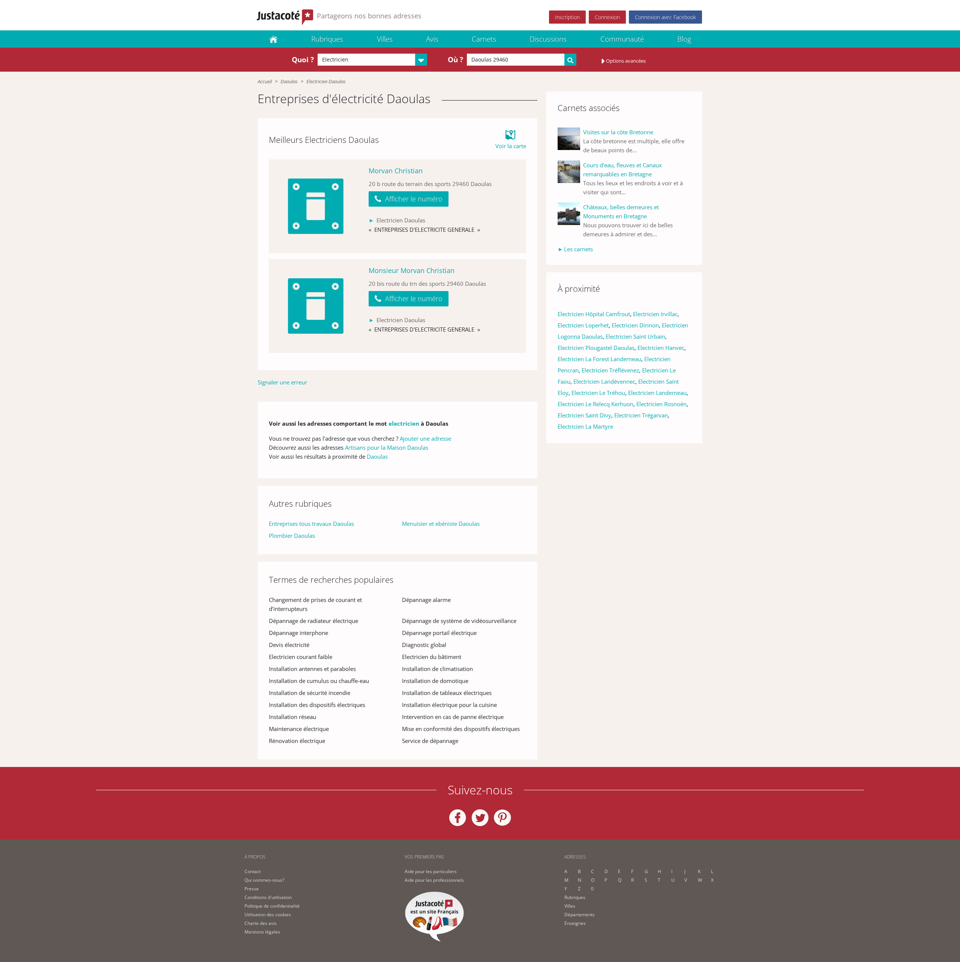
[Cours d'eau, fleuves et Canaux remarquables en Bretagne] (570, 179)
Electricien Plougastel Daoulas (596, 347)
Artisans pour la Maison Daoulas (386, 447)
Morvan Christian (396, 170)
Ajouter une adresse (425, 438)
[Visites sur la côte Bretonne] (570, 141)
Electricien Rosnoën (661, 404)
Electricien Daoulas (326, 81)
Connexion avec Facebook (665, 17)
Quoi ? (303, 60)
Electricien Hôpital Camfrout (594, 314)
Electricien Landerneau (657, 392)
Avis (432, 39)
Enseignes (575, 923)
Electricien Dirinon (635, 325)
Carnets (484, 39)
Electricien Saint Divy (584, 415)
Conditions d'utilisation (268, 897)
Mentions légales (262, 932)
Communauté (622, 39)
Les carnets (578, 249)
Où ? (455, 60)
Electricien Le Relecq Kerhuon (595, 404)
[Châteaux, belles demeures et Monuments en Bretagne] (570, 221)
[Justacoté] (273, 39)
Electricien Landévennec (604, 381)
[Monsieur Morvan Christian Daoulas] (316, 306)
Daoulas (289, 81)
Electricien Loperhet (583, 325)
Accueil (265, 81)
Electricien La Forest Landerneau (599, 359)
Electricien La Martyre (585, 426)
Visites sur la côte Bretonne (618, 132)
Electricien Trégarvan (641, 415)
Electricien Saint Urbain (635, 336)
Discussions (548, 39)
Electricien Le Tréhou (598, 392)
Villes (385, 39)
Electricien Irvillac (655, 314)
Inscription (567, 17)
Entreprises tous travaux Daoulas (311, 523)
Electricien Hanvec (661, 347)
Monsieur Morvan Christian (411, 270)
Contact (252, 871)
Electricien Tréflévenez (610, 370)
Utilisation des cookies (267, 914)
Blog (684, 39)
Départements (579, 914)
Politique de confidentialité (272, 906)
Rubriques (327, 39)
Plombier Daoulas (292, 535)
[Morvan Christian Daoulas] (316, 206)
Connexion (607, 17)
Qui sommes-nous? (264, 880)
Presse (251, 888)
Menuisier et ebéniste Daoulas (441, 523)
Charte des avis (260, 923)
